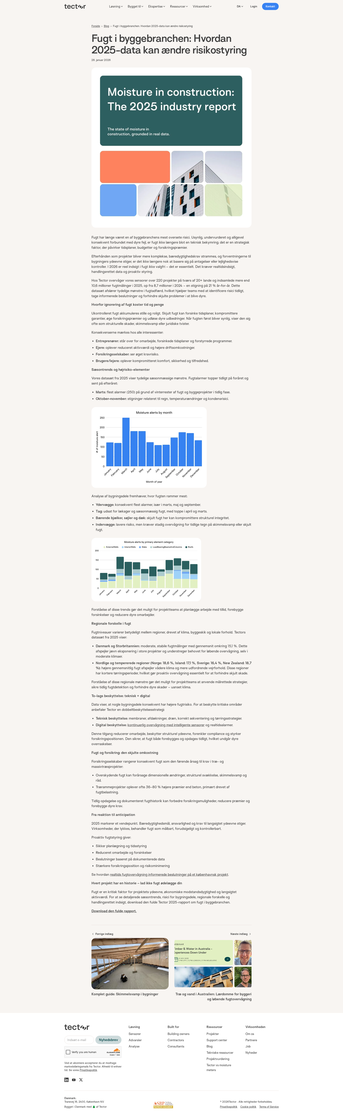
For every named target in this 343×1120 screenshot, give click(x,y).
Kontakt (270, 6)
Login (253, 6)
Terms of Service (269, 1106)
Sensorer (135, 1034)
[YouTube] (73, 1080)
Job (248, 1046)
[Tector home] (75, 6)
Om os (249, 1034)
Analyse (134, 1046)
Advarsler (135, 1040)
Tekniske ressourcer (220, 1052)
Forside (95, 26)
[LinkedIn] (66, 1080)
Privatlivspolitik (88, 1070)
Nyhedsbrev (108, 1040)
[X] (81, 1080)
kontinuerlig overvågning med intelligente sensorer (166, 725)
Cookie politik (248, 1106)
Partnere (251, 1040)
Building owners (178, 1034)
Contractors (176, 1040)
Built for (173, 1027)
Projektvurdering (218, 1059)
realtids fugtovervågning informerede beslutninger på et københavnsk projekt (169, 874)
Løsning (134, 1027)
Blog (106, 26)
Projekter (213, 1034)
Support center (217, 1040)
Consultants (176, 1046)
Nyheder (251, 1052)
